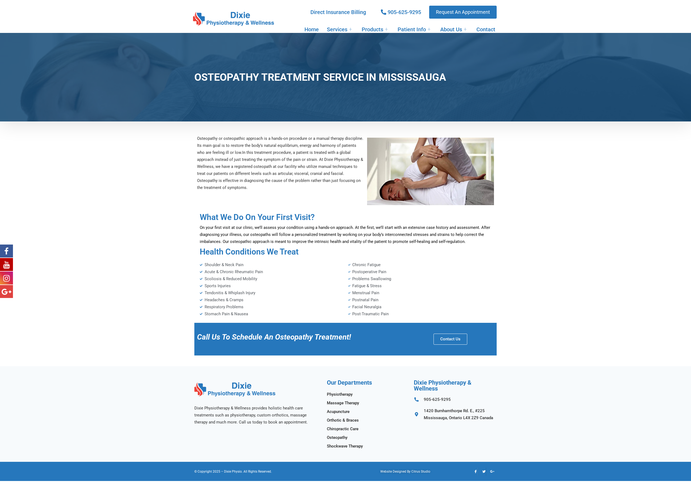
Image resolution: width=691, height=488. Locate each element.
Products (372, 29)
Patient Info (412, 29)
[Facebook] (474, 471)
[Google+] (490, 471)
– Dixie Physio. (232, 471)
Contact (485, 29)
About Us (451, 29)
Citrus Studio (420, 471)
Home (311, 29)
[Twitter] (482, 471)
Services (337, 29)
